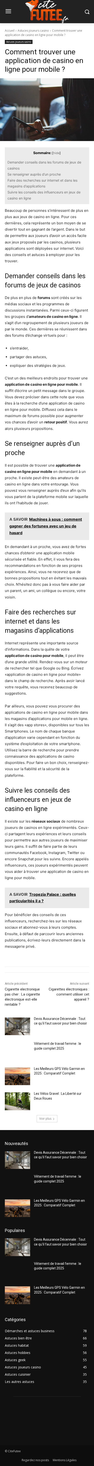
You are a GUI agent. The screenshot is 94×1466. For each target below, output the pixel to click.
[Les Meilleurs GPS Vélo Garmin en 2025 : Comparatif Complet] (17, 1076)
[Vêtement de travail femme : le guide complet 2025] (17, 1051)
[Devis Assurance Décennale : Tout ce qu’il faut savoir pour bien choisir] (17, 1026)
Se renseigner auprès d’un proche (34, 174)
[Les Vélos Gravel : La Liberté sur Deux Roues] (17, 1101)
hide (56, 153)
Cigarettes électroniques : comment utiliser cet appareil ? (69, 994)
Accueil (9, 30)
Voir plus (45, 1119)
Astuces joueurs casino (33, 30)
